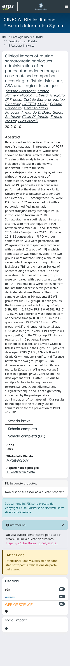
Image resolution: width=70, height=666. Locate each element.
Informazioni (17, 525)
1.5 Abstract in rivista (20, 46)
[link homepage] (10, 6)
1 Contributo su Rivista (21, 41)
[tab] (51, 436)
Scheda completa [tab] (22, 428)
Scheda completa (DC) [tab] (26, 436)
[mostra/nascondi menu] (66, 6)
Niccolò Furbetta (33, 95)
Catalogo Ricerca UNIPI (27, 37)
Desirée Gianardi (37, 99)
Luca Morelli (28, 121)
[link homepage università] (41, 6)
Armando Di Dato (35, 112)
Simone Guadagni (20, 91)
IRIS (4, 37)
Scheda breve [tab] (19, 421)
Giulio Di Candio (35, 116)
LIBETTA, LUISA (34, 103)
